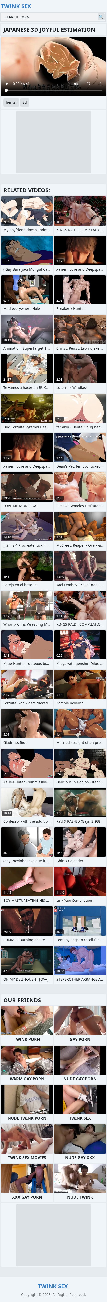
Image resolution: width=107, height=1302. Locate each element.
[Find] (101, 16)
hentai (11, 102)
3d (25, 102)
